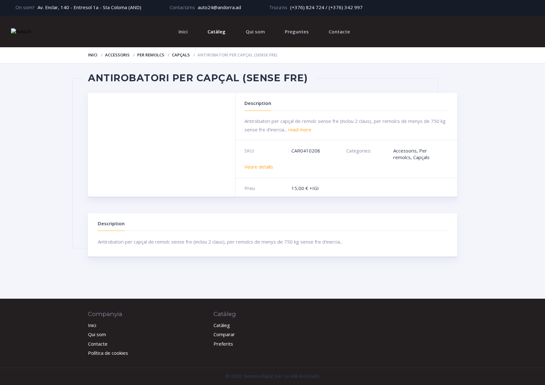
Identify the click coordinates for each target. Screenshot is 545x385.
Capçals (181, 55)
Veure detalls (258, 167)
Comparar (224, 334)
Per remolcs (150, 55)
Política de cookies (108, 353)
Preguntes (297, 31)
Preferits (223, 344)
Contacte (339, 31)
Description (111, 223)
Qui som (255, 31)
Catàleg (217, 31)
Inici (183, 31)
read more (299, 129)
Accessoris (117, 55)
